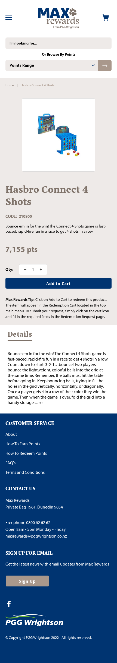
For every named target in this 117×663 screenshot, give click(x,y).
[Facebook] (10, 605)
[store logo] (58, 17)
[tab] (51, 65)
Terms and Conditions (25, 472)
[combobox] (58, 43)
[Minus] (23, 269)
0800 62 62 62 (38, 522)
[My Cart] (105, 17)
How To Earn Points (22, 443)
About (11, 434)
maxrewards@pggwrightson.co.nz (36, 536)
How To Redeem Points (26, 453)
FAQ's (10, 462)
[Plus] (43, 269)
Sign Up (27, 581)
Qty (8, 269)
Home (9, 85)
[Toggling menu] (8, 17)
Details (20, 335)
